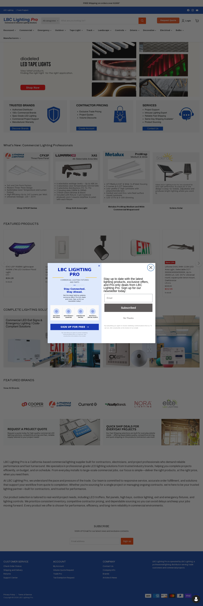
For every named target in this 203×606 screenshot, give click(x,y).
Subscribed (128, 307)
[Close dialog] (150, 267)
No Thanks (128, 318)
